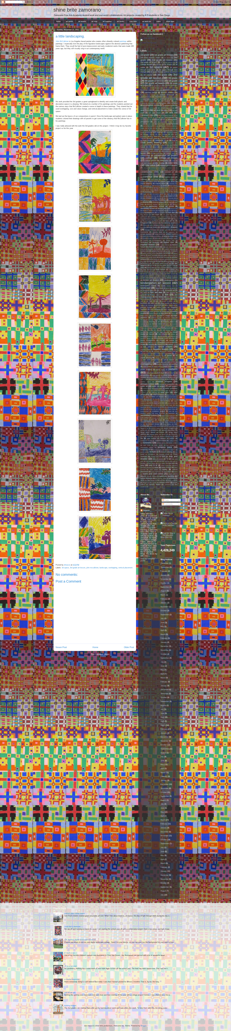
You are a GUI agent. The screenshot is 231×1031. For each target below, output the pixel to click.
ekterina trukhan (152, 204)
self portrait (144, 418)
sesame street (156, 418)
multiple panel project (167, 342)
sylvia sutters (173, 440)
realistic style (164, 390)
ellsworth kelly (162, 210)
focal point (158, 221)
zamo (158, 21)
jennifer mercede (164, 257)
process (161, 384)
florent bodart (147, 221)
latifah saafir (159, 288)
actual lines (158, 97)
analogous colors (151, 105)
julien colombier (162, 267)
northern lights (160, 353)
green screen (157, 236)
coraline (142, 181)
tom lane (170, 461)
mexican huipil (162, 326)
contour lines (170, 177)
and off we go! (69, 993)
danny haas (167, 187)
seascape (172, 413)
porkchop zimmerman (157, 379)
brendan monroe (148, 134)
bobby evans (155, 130)
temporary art (145, 449)
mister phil (152, 332)
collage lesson (150, 160)
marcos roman (146, 307)
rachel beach (147, 388)
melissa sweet (157, 324)
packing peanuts (162, 364)
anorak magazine (166, 108)
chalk (173, 140)
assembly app (144, 119)
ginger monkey (146, 234)
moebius (172, 336)
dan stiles (146, 187)
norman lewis (150, 353)
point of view (144, 379)
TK (167, 459)
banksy (145, 126)
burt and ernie (170, 136)
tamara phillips (172, 443)
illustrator (155, 242)
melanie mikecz (169, 322)
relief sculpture (158, 395)
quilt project (172, 386)
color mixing (159, 163)
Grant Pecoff (147, 236)
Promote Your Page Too (148, 42)
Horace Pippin (173, 238)
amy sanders (152, 103)
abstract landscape (167, 95)
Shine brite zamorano (147, 38)
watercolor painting (166, 476)
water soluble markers (150, 476)
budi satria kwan (155, 136)
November (164, 579)
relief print (165, 393)
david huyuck (158, 192)
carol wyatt (163, 138)
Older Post (129, 647)
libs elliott (143, 292)
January (164, 575)
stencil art (165, 434)
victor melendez (156, 471)
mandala (158, 305)
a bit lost (151, 88)
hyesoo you (170, 240)
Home (95, 647)
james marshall (157, 251)
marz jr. (173, 313)
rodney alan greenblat (157, 403)
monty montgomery (147, 340)
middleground (165, 328)
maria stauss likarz (169, 309)
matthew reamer (156, 317)
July (162, 618)
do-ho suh (148, 200)
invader (158, 249)
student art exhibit (167, 438)
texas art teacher (170, 449)
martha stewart (153, 313)
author (155, 122)
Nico (141, 353)
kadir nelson (160, 269)
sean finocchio (160, 413)
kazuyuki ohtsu (159, 274)
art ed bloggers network (165, 115)
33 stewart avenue (167, 62)
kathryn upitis (147, 274)
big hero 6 (158, 128)
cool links (133, 21)
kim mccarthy (160, 278)
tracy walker (162, 463)
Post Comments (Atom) (100, 654)
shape (160, 420)
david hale (172, 190)
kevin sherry (173, 276)
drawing (145, 202)
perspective (144, 375)
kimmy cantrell (172, 278)
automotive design (166, 122)
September (165, 567)
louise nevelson (167, 301)
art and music (155, 113)
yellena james (164, 482)
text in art (143, 452)
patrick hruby (160, 369)
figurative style (165, 219)
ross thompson (145, 405)
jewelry (151, 261)
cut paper (157, 185)
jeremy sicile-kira (154, 259)
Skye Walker (167, 424)
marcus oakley (161, 307)
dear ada (146, 194)
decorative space (157, 194)
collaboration (145, 155)
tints (163, 456)
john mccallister (92, 568)
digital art (171, 196)
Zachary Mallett (155, 484)
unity (142, 465)
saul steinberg (160, 409)
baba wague (161, 124)
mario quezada (154, 311)
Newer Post (61, 647)
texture (152, 452)
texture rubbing (166, 452)
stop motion (151, 438)
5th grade (172, 81)
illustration (144, 242)
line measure (171, 297)
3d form (158, 64)
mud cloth (154, 342)
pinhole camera (154, 377)
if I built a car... (70, 953)
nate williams (148, 347)
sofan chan (160, 426)
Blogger (143, 1026)
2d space (167, 57)
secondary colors (148, 415)
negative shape (145, 349)
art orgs (94, 21)
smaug (152, 426)
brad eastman (158, 132)
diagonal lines (152, 196)
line (166, 294)
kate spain (174, 272)
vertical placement (125, 568)
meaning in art (154, 322)
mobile (173, 334)
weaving (172, 478)
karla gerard (155, 272)
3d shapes (168, 64)
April (162, 630)
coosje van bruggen (168, 179)
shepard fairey (145, 422)
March (163, 595)
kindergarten (169, 280)
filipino (175, 219)
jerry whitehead (166, 259)
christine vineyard (153, 149)
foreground (144, 223)
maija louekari (165, 303)
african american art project (164, 99)
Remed (169, 395)
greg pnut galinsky (170, 236)
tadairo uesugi (161, 443)
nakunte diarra (172, 344)
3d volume (148, 75)
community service (155, 170)
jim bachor (159, 261)
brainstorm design (171, 132)
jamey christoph (171, 251)
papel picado (147, 366)
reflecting (154, 392)
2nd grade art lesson (162, 60)
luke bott (154, 303)
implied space (164, 245)
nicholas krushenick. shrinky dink (164, 351)
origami (157, 362)
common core (171, 168)
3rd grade (162, 75)
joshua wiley (151, 267)
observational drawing (154, 355)
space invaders (169, 428)
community (143, 170)
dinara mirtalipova (147, 198)
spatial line (143, 430)
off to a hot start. (70, 966)
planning (172, 377)
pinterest (164, 377)
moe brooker (164, 336)
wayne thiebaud (146, 478)
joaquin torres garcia (161, 263)
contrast (143, 179)
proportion (171, 384)
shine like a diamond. (72, 927)
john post (172, 265)
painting (174, 364)
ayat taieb (151, 124)
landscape (103, 568)
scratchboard (144, 411)
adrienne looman (145, 99)
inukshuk (150, 249)
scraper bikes (171, 409)
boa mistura (144, 130)
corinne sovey (152, 181)
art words (69, 21)
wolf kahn (162, 480)
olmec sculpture (172, 358)
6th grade (171, 85)
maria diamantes (155, 309)
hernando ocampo (160, 238)
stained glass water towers (74, 913)
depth (168, 194)
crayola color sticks (167, 181)
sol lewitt (169, 426)
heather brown (147, 238)
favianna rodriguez (152, 219)
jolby (142, 267)
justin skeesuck (148, 269)
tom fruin (162, 461)
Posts (166, 500)
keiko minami (171, 274)
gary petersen (167, 225)
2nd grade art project (148, 62)
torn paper (152, 463)
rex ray (155, 399)
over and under (169, 362)
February (164, 571)
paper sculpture (169, 366)
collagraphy (164, 160)
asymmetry (156, 119)
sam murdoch (153, 407)
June (162, 622)
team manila (158, 445)
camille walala (153, 138)
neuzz (175, 349)
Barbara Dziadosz (166, 126)
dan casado (173, 185)
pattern (172, 369)
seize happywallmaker (168, 415)
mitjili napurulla (164, 332)
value (156, 467)
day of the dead (171, 192)
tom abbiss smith (151, 461)
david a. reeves (161, 190)
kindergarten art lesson (155, 282)
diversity (171, 198)
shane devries (148, 420)
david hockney (145, 192)
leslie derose (161, 290)
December (164, 563)
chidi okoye (152, 147)
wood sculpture (172, 480)
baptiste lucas (154, 126)
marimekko (143, 311)
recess (173, 390)
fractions (155, 223)
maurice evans (170, 317)
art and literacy (161, 110)
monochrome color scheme (164, 338)
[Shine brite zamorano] (141, 41)
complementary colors (149, 172)
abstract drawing (167, 93)
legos (152, 290)
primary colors (147, 384)
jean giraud (164, 255)
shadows (174, 418)
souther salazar (156, 428)
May (162, 626)
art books (120, 21)
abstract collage (170, 90)
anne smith (153, 108)
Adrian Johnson (170, 97)
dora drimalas (173, 200)
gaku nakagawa (155, 225)
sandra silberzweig (165, 407)
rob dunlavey (165, 401)
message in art (151, 326)
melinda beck (144, 324)
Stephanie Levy (152, 436)
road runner (153, 401)
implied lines (169, 242)
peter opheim (156, 375)
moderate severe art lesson (148, 336)
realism (155, 390)
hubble (146, 240)
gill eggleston (170, 232)
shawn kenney (170, 420)
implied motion (147, 244)
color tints (172, 163)
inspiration (166, 247)
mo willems (162, 334)
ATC (164, 119)
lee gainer (143, 290)
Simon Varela (169, 422)
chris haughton (164, 147)
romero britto (171, 403)
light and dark (156, 292)
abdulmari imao (146, 90)
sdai (170, 411)
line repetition (144, 299)
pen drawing (171, 373)
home (58, 21)
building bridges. (70, 1006)
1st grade (144, 55)
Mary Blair (164, 313)
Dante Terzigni (150, 190)
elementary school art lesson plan (153, 208)
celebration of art (161, 140)
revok (148, 399)
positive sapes (145, 381)
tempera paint (165, 447)
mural (142, 344)
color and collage (146, 163)
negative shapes (161, 349)
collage (149, 158)
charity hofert (152, 145)
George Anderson (151, 230)
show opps (170, 21)
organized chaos (146, 362)
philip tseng (167, 375)
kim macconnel (148, 278)
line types (155, 299)
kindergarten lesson (148, 286)
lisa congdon (165, 299)
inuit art (142, 249)
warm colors (172, 474)
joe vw (152, 265)
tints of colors (158, 459)
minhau (167, 330)
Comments (168, 504)
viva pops (167, 471)
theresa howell (164, 454)
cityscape (166, 149)
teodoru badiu (157, 449)
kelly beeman (144, 276)
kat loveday (164, 272)
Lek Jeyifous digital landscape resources (80, 940)
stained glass (154, 434)
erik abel (171, 213)
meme (167, 324)
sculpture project (158, 411)
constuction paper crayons (169, 174)
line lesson (159, 297)
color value (150, 165)
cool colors (154, 179)
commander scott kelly (157, 168)
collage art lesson (168, 158)
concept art (169, 172)
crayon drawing (146, 183)
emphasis (150, 212)
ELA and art (165, 204)
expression (153, 217)
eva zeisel (166, 214)
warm (175, 471)
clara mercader (153, 151)
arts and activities (167, 117)
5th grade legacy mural (158, 85)
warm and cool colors (153, 474)
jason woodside (153, 255)
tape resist (147, 445)
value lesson (154, 469)
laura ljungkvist (170, 288)
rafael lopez (147, 390)
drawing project (158, 202)
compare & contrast (169, 170)
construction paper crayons (149, 174)
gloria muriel (159, 234)
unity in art (153, 465)
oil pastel (168, 356)
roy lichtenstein (158, 405)
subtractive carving (146, 440)
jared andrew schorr (149, 253)
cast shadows (173, 138)
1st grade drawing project (150, 57)
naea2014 (161, 344)
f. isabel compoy (165, 217)
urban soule (165, 465)
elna (170, 210)
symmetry (147, 443)
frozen (145, 225)
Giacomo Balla (157, 232)
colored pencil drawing (168, 165)
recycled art (144, 392)
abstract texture (146, 97)
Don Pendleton (160, 200)
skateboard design (152, 424)
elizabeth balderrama (149, 210)
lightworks (143, 295)
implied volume (154, 247)
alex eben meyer (147, 101)
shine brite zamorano (77, 10)
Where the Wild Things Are (148, 480)
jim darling (169, 261)
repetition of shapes (156, 397)
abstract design (151, 93)
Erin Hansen (144, 214)
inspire (173, 247)
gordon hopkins (171, 234)
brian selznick (162, 134)
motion (171, 340)
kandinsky (172, 269)
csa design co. (147, 185)
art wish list (146, 21)
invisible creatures (169, 249)
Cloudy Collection (157, 153)
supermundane (160, 440)
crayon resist (160, 183)
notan (169, 353)
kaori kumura (144, 272)
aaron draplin (161, 88)
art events (82, 21)
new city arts (147, 351)
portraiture (171, 379)
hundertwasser (156, 240)
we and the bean (160, 478)
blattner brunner (170, 128)
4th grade (172, 78)
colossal (145, 168)
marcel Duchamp (169, 305)
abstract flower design (148, 95)
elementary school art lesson (161, 206)
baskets (150, 128)
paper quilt (157, 366)
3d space (65, 568)
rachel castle (158, 388)
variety (164, 469)
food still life (170, 221)
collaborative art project (166, 155)
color (173, 160)
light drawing (170, 292)
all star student (164, 101)
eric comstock (161, 212)
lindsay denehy (156, 295)
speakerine (154, 430)
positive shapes (164, 381)
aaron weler (171, 88)
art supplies (107, 21)
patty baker (150, 373)
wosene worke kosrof (149, 482)
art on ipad (154, 117)
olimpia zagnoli (160, 358)
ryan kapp (169, 405)
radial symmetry (171, 388)
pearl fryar (160, 373)
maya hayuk (158, 320)
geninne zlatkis (151, 227)
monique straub (145, 338)
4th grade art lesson (154, 81)
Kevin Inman (164, 276)
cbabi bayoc (147, 140)
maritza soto (166, 311)
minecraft (159, 330)
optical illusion (168, 360)
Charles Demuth (165, 145)
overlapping (112, 568)
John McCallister (62, 41)
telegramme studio (146, 447)
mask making (144, 315)
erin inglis (155, 214)
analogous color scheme (167, 103)
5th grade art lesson (155, 83)
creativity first (173, 183)
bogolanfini (166, 130)
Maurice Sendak (145, 320)
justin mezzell (173, 267)
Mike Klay (150, 330)
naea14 (151, 344)
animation (143, 108)
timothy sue (155, 456)
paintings (123, 41)
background (172, 124)
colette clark (170, 153)
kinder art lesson (151, 280)
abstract (157, 90)
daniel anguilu (156, 187)
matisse (154, 315)
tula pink (171, 463)
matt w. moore (164, 315)
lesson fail (171, 290)
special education (168, 430)
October (164, 583)
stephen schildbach (166, 436)
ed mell (169, 202)
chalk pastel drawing (151, 142)
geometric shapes (168, 227)
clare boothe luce (166, 151)
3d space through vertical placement (163, 72)
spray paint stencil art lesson (152, 432)
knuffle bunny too (167, 286)
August (163, 591)
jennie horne (152, 257)
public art (144, 386)
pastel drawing (146, 369)
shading (165, 418)
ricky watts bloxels (165, 399)
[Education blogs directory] (169, 537)
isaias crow (144, 251)
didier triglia (162, 196)
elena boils (174, 208)
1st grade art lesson (163, 55)
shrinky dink (158, 422)
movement (144, 342)
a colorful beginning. (72, 979)
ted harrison (171, 445)
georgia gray (164, 230)
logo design (153, 301)
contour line (150, 176)
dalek (165, 185)
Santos (151, 409)
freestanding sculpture (169, 223)
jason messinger (165, 253)
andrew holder (169, 105)
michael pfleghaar (152, 328)
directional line (161, 198)
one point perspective (151, 360)
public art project (158, 386)
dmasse (146, 510)
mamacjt (150, 305)
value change (166, 467)
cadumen (143, 138)
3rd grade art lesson (77, 568)
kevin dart (154, 276)
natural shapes (165, 346)
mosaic (162, 340)
